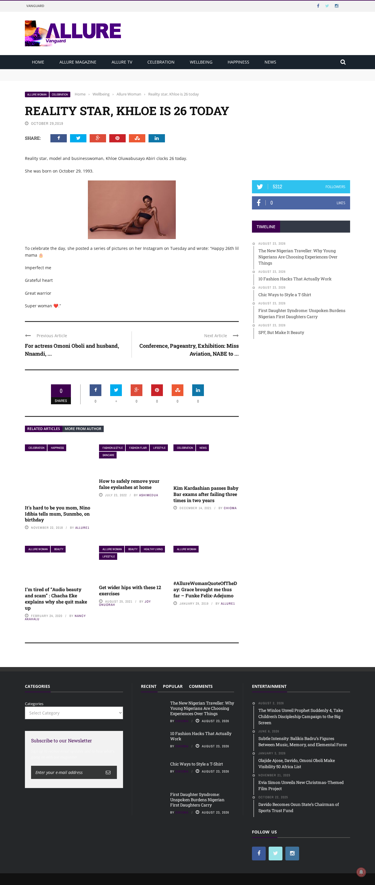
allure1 (82, 528)
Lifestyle (159, 448)
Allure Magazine (77, 62)
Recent (148, 686)
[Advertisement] (301, 128)
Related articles (43, 428)
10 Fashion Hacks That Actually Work (59, 77)
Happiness (238, 62)
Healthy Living (153, 549)
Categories (34, 703)
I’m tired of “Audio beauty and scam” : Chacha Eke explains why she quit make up (56, 598)
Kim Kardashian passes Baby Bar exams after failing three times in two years (205, 494)
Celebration (161, 62)
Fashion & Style (113, 448)
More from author (83, 428)
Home (38, 62)
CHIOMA (230, 508)
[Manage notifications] (361, 872)
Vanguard (35, 6)
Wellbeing (201, 62)
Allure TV (122, 62)
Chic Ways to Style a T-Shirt (196, 764)
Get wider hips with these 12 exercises (130, 590)
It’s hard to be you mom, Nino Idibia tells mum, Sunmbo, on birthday (57, 513)
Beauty (58, 549)
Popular (173, 686)
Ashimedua (148, 495)
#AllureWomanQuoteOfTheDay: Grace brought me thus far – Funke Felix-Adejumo (205, 589)
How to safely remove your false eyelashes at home (129, 484)
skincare (108, 455)
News (270, 62)
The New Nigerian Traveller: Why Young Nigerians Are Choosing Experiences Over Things (107, 71)
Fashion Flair (138, 448)
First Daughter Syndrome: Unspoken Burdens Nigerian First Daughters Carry (197, 800)
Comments (201, 686)
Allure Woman (37, 94)
